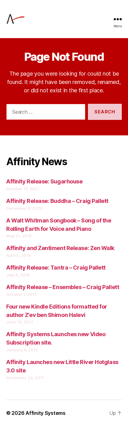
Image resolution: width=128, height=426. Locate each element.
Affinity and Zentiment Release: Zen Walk (60, 248)
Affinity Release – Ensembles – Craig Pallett (62, 287)
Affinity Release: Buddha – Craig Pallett (57, 201)
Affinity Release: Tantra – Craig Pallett (56, 267)
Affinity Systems (45, 413)
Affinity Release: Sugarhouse (44, 181)
